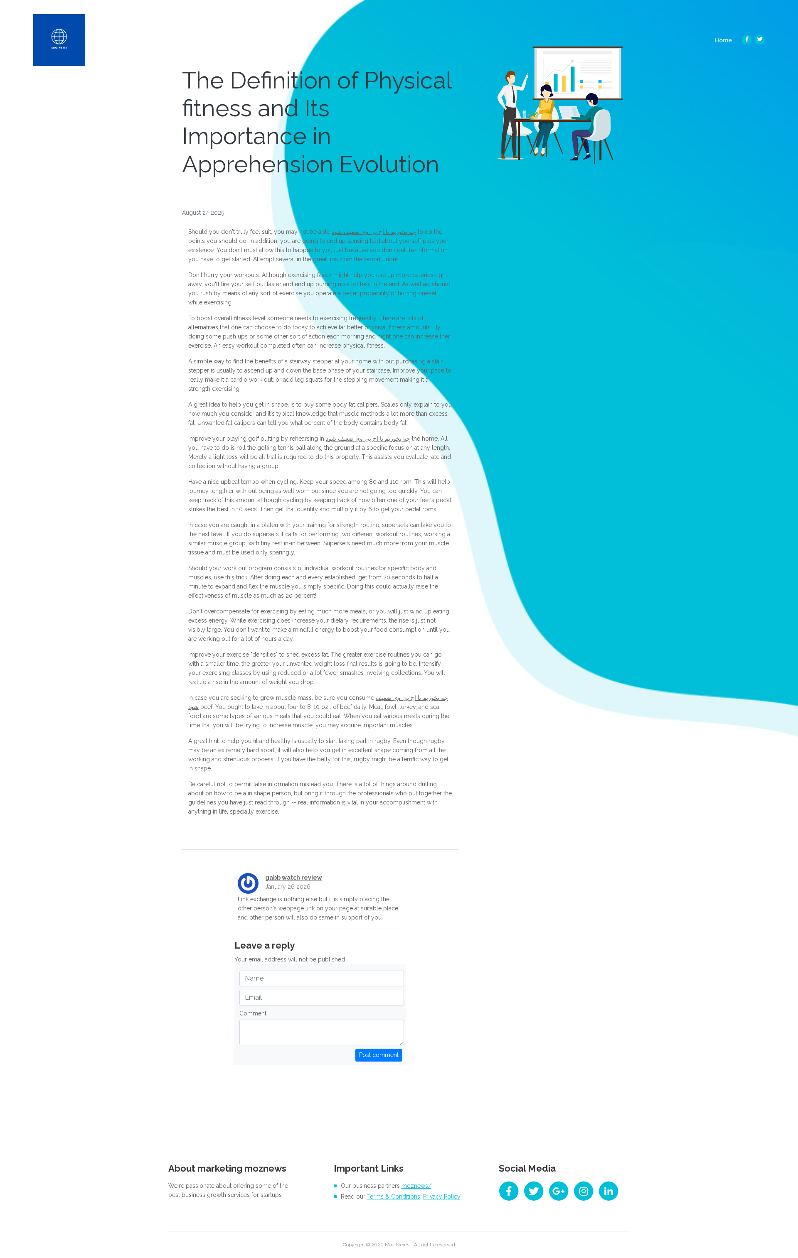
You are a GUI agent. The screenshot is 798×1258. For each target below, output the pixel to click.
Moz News (397, 1245)
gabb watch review (293, 877)
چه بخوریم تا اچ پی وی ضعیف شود (374, 231)
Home (726, 40)
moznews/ (416, 1185)
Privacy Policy (442, 1196)
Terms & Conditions (393, 1196)
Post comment (379, 1055)
